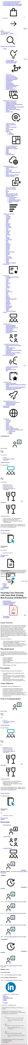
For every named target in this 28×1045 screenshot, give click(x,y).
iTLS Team (8, 421)
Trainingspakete (9, 83)
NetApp (7, 247)
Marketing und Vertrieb (11, 108)
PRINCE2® (8, 153)
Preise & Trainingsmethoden (9, 602)
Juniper (7, 243)
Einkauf (7, 110)
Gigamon (8, 238)
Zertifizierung (6, 264)
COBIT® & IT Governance (12, 148)
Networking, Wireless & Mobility (13, 352)
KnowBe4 (8, 244)
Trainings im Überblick (11, 102)
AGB (4, 995)
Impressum (5, 996)
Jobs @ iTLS (9, 426)
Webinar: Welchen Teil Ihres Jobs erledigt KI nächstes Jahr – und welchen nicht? (15, 387)
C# (6, 190)
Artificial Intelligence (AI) (11, 167)
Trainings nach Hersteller (11, 76)
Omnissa (8, 249)
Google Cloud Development (15, 199)
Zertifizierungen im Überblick (12, 276)
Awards (7, 422)
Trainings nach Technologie (12, 78)
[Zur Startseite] (2, 30)
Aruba (7, 221)
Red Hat (8, 254)
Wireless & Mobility (10, 176)
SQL (7, 192)
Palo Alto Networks (10, 251)
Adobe (7, 215)
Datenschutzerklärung (8, 997)
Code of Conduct (9, 427)
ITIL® (7, 150)
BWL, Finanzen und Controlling (13, 109)
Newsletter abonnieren (11, 369)
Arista (7, 220)
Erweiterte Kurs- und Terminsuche (8, 46)
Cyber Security (9, 169)
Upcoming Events (10, 75)
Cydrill (7, 233)
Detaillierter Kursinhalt (8, 604)
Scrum (7, 128)
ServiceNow (11, 134)
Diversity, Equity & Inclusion (12, 428)
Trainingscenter (9, 87)
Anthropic (8, 217)
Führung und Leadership (11, 103)
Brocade (8, 225)
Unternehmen (6, 407)
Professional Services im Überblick (13, 345)
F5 (6, 236)
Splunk (7, 259)
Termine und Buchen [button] (5, 462)
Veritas (7, 261)
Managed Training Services (12, 327)
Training (5, 48)
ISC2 (7, 242)
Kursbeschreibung (7, 601)
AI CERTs (8, 216)
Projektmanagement (10, 105)
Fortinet (7, 237)
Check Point (8, 227)
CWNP (7, 232)
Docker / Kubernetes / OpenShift (13, 172)
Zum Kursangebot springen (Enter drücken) (12, 4)
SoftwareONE (9, 258)
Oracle (7, 250)
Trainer (7, 423)
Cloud (7, 168)
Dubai (11, 980)
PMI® (7, 152)
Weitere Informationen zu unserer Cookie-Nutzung (13, 1039)
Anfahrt (10, 432)
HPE (7, 240)
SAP (7, 255)
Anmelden (5, 1002)
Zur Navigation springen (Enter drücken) (12, 1)
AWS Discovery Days (11, 389)
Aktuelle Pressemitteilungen (12, 366)
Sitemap (5, 1000)
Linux (7, 173)
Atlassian (11, 133)
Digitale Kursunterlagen (11, 86)
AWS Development (13, 197)
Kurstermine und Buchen (8, 603)
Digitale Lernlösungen (11, 325)
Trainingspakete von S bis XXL (13, 402)
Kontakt (11, 33)
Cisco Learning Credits (8, 458)
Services (5, 312)
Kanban (7, 130)
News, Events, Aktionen (8, 355)
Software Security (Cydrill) (12, 193)
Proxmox (8, 253)
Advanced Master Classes (11, 61)
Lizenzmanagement (10, 154)
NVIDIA (8, 248)
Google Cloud (9, 239)
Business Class (6, 406)
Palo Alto (8, 302)
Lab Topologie (6, 617)
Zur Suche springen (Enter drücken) (11, 2)
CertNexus (8, 226)
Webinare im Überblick (11, 383)
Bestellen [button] (2, 556)
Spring (10, 202)
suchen (2, 34)
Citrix (7, 229)
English (25, 28)
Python (7, 191)
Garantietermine (9, 80)
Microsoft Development (14, 201)
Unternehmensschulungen (11, 79)
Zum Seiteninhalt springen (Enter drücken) (12, 5)
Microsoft (8, 245)
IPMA (7, 149)
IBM (7, 292)
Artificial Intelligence (10, 347)
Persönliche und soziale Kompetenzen (14, 104)
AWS (7, 222)
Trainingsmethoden (10, 84)
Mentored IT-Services (10, 354)
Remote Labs (9, 332)
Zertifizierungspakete (10, 404)
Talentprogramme (10, 328)
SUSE (7, 260)
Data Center (8, 171)
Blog (7, 370)
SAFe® (7, 125)
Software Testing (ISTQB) (11, 195)
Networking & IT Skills (11, 62)
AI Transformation (10, 60)
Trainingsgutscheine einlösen (12, 85)
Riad (11, 974)
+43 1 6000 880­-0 (4, 33)
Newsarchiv (8, 368)
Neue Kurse (8, 81)
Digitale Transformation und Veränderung (15, 106)
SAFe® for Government (11, 127)
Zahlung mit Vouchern (11, 403)
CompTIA (8, 231)
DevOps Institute (9, 129)
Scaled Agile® (9, 306)
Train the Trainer (9, 111)
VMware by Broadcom (11, 262)
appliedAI (8, 218)
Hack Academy (9, 330)
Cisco (7, 228)
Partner (7, 425)
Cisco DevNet (12, 198)
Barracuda (8, 223)
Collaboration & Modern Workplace (13, 350)
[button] (11, 45)
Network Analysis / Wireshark (12, 174)
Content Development (10, 326)
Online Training (13, 901)
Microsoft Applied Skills (11, 298)
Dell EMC (8, 234)
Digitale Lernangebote (11, 89)
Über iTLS (8, 420)
